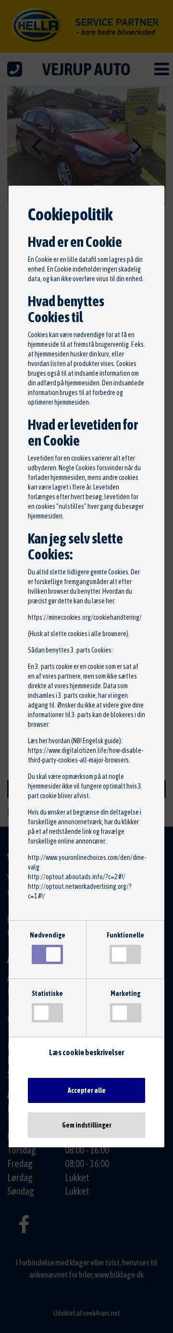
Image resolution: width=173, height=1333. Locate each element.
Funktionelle (125, 935)
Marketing (125, 993)
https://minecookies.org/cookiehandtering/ (85, 617)
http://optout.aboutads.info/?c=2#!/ (76, 877)
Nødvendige (47, 935)
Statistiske (47, 993)
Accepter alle (87, 1090)
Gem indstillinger (86, 1125)
